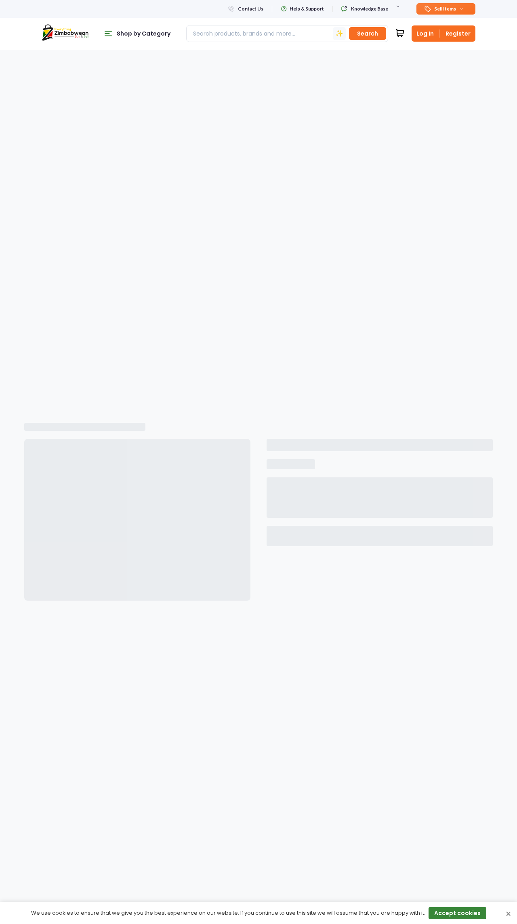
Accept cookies (457, 913)
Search (367, 34)
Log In (425, 34)
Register (458, 34)
